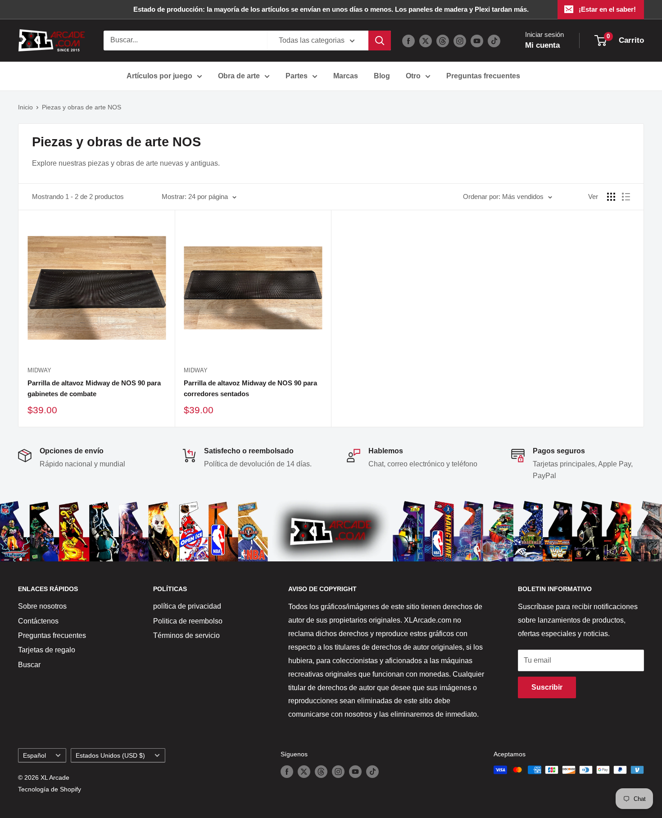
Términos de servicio (186, 635)
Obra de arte (239, 76)
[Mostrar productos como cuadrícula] (611, 197)
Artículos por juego (159, 76)
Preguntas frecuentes (483, 76)
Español (34, 755)
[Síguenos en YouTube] (477, 40)
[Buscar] (379, 40)
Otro (413, 76)
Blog (382, 76)
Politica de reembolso (187, 621)
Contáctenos (38, 621)
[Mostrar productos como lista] (626, 197)
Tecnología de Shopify (49, 789)
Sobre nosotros (42, 606)
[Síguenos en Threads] (442, 40)
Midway (39, 370)
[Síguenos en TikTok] (494, 40)
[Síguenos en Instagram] (459, 40)
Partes (297, 76)
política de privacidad (187, 606)
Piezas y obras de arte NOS (81, 107)
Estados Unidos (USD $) (110, 755)
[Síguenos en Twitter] (425, 40)
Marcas (345, 76)
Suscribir (546, 687)
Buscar (29, 665)
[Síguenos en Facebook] (408, 40)
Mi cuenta (542, 45)
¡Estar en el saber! (607, 9)
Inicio (25, 107)
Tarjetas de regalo (46, 650)
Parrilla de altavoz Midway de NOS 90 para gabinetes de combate (94, 388)
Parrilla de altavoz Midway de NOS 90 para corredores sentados (250, 388)
